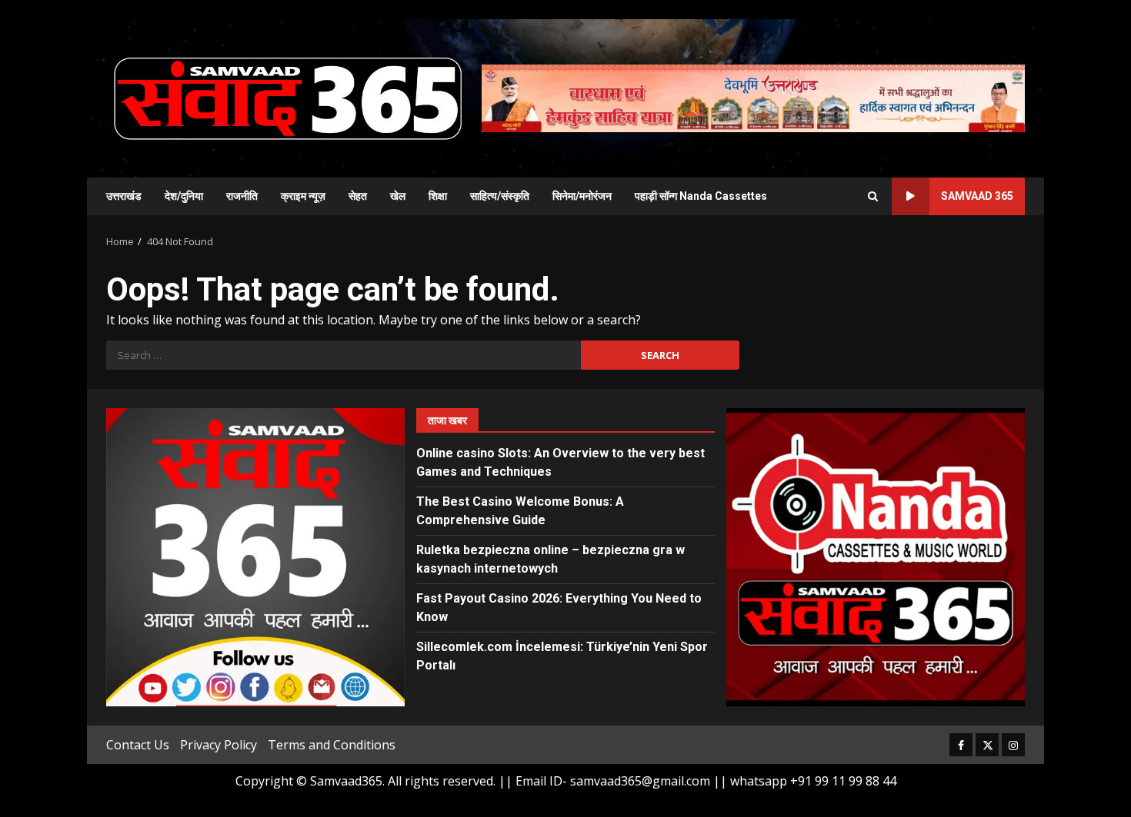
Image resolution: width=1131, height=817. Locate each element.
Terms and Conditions (331, 744)
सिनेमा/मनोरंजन (582, 196)
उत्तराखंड (124, 196)
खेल (397, 196)
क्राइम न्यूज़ (303, 196)
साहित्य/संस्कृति (499, 196)
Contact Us (137, 744)
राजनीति (242, 196)
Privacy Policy (218, 744)
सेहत (358, 196)
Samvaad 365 (977, 196)
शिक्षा (438, 196)
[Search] (873, 196)
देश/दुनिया (184, 196)
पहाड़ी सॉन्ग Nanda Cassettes (701, 196)
